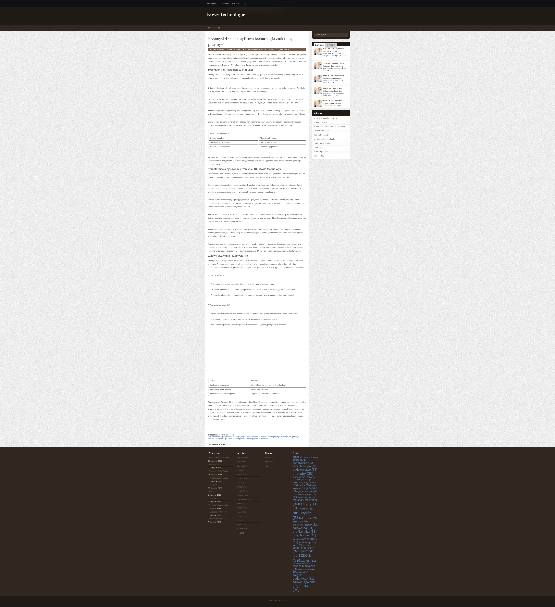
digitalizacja (246, 437)
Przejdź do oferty (320, 122)
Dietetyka (212, 498)
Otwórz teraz (318, 148)
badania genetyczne (303, 461)
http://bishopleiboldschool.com (325, 139)
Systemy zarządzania (333, 63)
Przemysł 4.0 (286, 437)
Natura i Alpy (214, 464)
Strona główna (212, 4)
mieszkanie (306, 509)
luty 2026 (240, 483)
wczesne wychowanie (302, 563)
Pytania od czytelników (218, 512)
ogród (297, 521)
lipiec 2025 (241, 512)
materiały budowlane (306, 497)
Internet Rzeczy (266, 437)
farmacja (303, 485)
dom (300, 480)
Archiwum (225, 4)
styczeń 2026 (242, 487)
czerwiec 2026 (242, 466)
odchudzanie (308, 518)
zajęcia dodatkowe (303, 576)
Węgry (211, 492)
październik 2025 (244, 499)
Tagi (245, 4)
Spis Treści (236, 4)
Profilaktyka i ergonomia (218, 505)
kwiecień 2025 (242, 525)
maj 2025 (240, 520)
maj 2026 (240, 470)
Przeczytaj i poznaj (321, 152)
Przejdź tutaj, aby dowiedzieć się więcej (329, 127)
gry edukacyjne (307, 491)
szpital (308, 560)
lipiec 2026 (241, 462)
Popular (319, 45)
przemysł (276, 437)
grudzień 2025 (242, 491)
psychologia (299, 539)
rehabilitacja (307, 542)
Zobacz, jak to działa (322, 143)
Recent (331, 45)
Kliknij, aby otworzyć (322, 135)
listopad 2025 (242, 495)
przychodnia (304, 535)
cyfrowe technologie (232, 437)
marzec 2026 (242, 479)
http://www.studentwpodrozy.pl (325, 118)
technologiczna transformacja (256, 439)
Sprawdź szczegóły (321, 131)
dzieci (308, 480)
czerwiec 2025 (242, 516)
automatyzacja (218, 437)
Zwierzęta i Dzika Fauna (218, 471)
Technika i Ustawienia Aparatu (221, 519)
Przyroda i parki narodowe (219, 478)
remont (297, 545)
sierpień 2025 (242, 508)
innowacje (255, 437)
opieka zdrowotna (305, 526)
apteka (298, 457)
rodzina (307, 545)
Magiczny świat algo (333, 88)
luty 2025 (240, 533)
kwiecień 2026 (242, 474)
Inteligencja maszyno (333, 76)
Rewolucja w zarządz (333, 101)
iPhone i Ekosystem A (334, 49)
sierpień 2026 (242, 458)
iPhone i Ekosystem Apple (219, 458)
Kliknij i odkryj (319, 156)
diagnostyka (301, 477)
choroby (303, 473)
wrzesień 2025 (243, 504)
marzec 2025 (242, 529)
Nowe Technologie (226, 14)
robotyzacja (222, 439)
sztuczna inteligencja (236, 439)
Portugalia (213, 485)
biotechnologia (305, 466)
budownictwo (305, 469)
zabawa (302, 572)
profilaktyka (305, 531)
